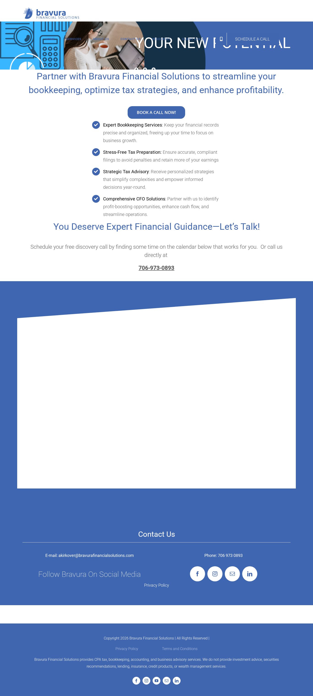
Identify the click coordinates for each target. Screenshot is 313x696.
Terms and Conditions (180, 649)
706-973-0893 (156, 268)
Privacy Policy (156, 585)
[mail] (232, 573)
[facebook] (197, 573)
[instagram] (214, 573)
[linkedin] (249, 573)
